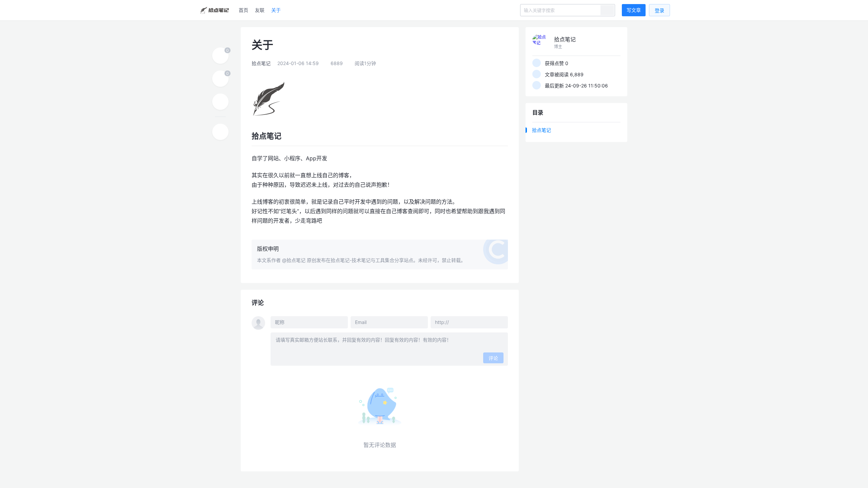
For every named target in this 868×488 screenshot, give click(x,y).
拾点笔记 (261, 63)
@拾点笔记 (293, 260)
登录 (659, 10)
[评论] (220, 78)
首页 (243, 10)
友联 (259, 10)
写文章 (634, 10)
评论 (493, 358)
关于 (276, 10)
